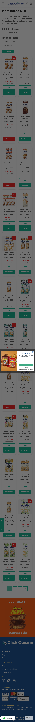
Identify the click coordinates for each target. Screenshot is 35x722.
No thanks (26, 367)
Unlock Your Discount (26, 365)
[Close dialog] (33, 352)
